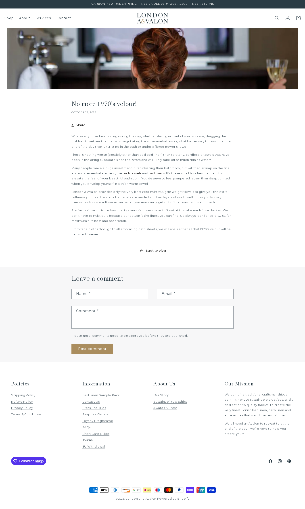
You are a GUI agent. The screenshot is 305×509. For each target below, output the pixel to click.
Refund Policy (22, 401)
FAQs (86, 427)
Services (43, 18)
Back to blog (156, 250)
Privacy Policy (22, 408)
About (24, 18)
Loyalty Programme (97, 421)
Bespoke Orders (95, 414)
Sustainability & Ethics (170, 401)
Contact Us (91, 401)
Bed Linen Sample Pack (101, 395)
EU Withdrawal (93, 446)
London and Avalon (141, 498)
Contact (63, 18)
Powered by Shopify (173, 498)
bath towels (132, 173)
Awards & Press (165, 408)
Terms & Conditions (26, 414)
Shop (9, 18)
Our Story (161, 395)
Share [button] (81, 125)
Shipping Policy (23, 395)
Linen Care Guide (96, 433)
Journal (88, 440)
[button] (277, 18)
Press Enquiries (94, 408)
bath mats (157, 173)
